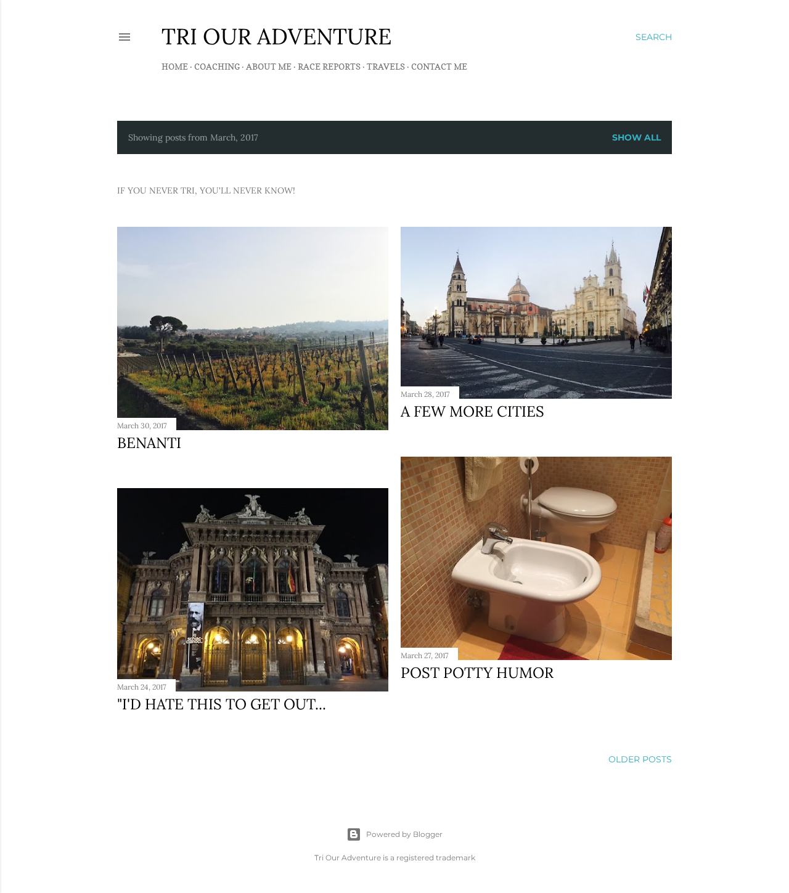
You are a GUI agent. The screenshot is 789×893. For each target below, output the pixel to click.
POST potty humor (477, 672)
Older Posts (640, 759)
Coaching (217, 66)
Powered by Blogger (404, 834)
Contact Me (439, 66)
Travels (386, 66)
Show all (636, 137)
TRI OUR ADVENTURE (276, 36)
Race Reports (329, 66)
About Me (269, 66)
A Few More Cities (472, 411)
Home (174, 66)
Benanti (149, 442)
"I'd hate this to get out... (221, 704)
